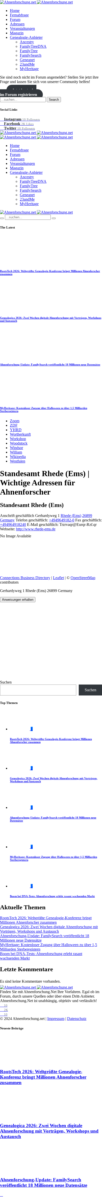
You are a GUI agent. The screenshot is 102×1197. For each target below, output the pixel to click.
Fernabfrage (19, 15)
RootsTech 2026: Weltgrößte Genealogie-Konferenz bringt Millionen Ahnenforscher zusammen (46, 920)
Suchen (6, 682)
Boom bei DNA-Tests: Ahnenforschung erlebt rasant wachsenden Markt (52, 896)
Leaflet (58, 578)
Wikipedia (18, 457)
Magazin (17, 33)
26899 (87, 515)
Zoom (14, 421)
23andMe (27, 64)
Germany (7, 520)
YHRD (16, 430)
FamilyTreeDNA (33, 46)
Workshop (18, 439)
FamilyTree (29, 51)
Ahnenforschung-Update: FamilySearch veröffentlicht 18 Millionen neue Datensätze (50, 364)
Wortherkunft (20, 434)
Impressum (55, 1018)
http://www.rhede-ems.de (35, 529)
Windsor (16, 448)
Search (54, 99)
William (16, 452)
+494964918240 (13, 524)
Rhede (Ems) (71, 515)
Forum (15, 19)
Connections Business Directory (25, 578)
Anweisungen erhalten (17, 599)
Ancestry (27, 42)
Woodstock (18, 443)
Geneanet (27, 60)
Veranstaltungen (22, 28)
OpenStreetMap (83, 578)
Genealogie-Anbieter (26, 37)
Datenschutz (76, 1018)
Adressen (17, 24)
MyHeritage (29, 69)
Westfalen (17, 461)
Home (15, 10)
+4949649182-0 (61, 520)
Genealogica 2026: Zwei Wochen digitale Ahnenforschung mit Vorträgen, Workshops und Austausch (49, 929)
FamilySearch (30, 55)
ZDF (14, 425)
